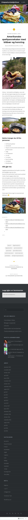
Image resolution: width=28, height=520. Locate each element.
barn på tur (6, 441)
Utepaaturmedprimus (10, 2)
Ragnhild (11, 45)
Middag (5, 460)
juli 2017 (6, 392)
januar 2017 (6, 408)
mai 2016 (6, 430)
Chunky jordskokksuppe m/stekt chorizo (12, 331)
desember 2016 (7, 411)
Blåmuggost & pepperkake (9, 323)
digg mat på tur (9, 248)
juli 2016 (6, 425)
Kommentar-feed (8, 495)
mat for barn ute (18, 253)
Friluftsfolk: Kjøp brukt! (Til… (17, 349)
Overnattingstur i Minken (9, 320)
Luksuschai (6, 325)
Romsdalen (6, 463)
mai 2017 (6, 397)
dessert (9, 245)
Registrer (6, 485)
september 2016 (7, 419)
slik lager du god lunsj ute (17, 255)
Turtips (5, 469)
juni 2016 (6, 428)
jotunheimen (6, 449)
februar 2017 (7, 405)
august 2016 (6, 422)
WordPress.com (7, 499)
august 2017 (6, 389)
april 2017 (6, 400)
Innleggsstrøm (7, 491)
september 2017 (7, 386)
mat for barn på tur (9, 253)
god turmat (8, 250)
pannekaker (7, 255)
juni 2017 (6, 394)
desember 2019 (7, 367)
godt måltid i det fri (17, 250)
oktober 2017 (7, 383)
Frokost (6, 446)
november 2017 (7, 381)
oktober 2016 (7, 417)
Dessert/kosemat (12, 33)
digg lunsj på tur (16, 245)
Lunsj (19, 33)
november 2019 (7, 369)
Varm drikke (6, 474)
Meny (24, 2)
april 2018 (6, 375)
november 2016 (7, 414)
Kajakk (5, 452)
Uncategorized (7, 471)
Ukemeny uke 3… (11, 355)
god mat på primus (18, 248)
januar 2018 (6, 378)
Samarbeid (6, 466)
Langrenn (6, 455)
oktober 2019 (7, 372)
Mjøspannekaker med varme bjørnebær (12, 328)
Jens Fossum (10, 341)
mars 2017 (6, 403)
